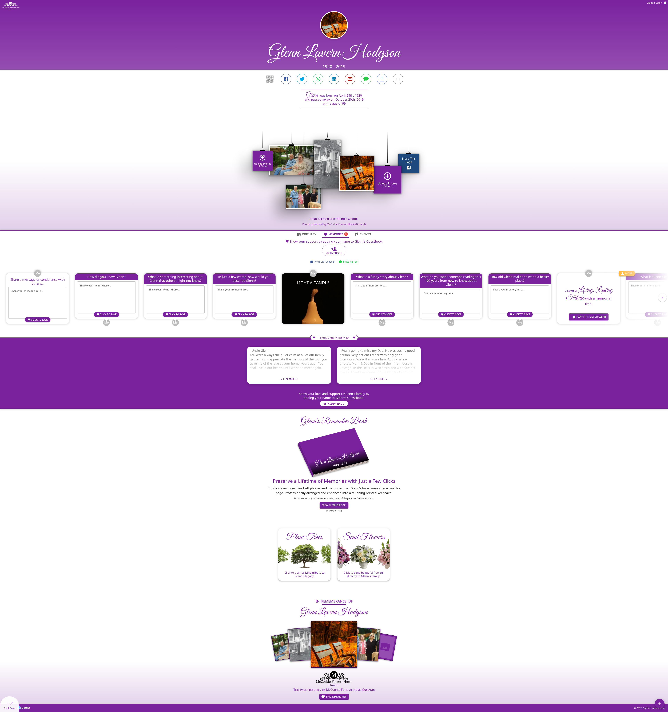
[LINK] (398, 79)
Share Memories (336, 696)
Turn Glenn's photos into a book (334, 219)
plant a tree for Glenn (591, 316)
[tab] (307, 234)
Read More (289, 379)
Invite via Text (350, 261)
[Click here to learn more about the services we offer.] (334, 678)
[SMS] (366, 79)
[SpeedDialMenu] (660, 704)
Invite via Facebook (324, 261)
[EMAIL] (350, 79)
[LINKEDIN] (334, 79)
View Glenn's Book (334, 505)
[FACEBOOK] (286, 79)
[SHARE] (382, 79)
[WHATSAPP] (318, 79)
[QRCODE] (270, 79)
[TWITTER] (302, 79)
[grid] (334, 175)
